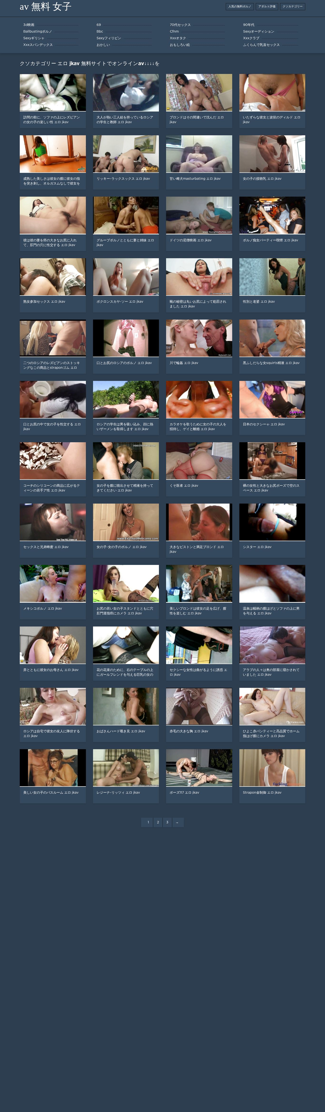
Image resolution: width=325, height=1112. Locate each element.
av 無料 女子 (46, 6)
